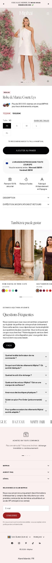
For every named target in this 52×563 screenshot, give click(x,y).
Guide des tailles (41, 120)
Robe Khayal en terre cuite (14, 284)
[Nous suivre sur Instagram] (19, 543)
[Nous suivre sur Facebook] (12, 543)
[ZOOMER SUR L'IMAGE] (48, 81)
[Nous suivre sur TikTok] (33, 543)
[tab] (26, 223)
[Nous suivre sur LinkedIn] (40, 543)
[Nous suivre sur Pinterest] (26, 543)
